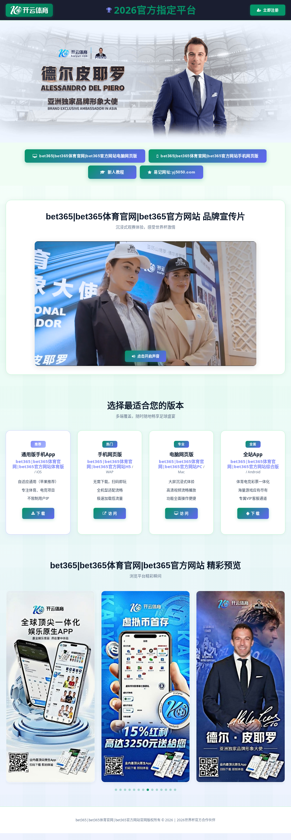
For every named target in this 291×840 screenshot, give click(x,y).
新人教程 (116, 172)
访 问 (112, 513)
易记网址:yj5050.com (174, 172)
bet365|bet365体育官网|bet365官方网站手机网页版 (210, 156)
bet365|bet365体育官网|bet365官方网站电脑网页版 (88, 156)
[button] (116, 790)
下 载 (40, 513)
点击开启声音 (148, 356)
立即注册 (270, 9)
